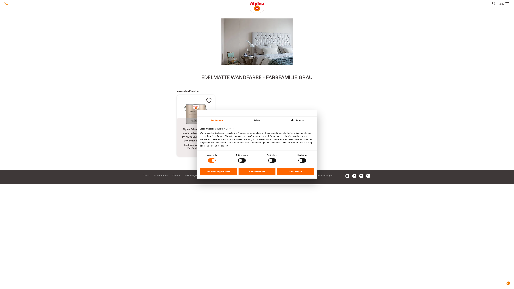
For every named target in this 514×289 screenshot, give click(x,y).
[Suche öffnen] (493, 3)
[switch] (242, 160)
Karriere (176, 176)
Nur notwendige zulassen (218, 171)
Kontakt (146, 176)
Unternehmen (161, 176)
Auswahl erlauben (257, 171)
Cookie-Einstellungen (322, 176)
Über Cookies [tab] (297, 120)
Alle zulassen (295, 171)
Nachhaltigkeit (191, 176)
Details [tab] (257, 120)
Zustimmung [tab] (217, 120)
